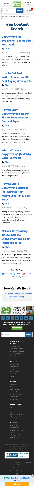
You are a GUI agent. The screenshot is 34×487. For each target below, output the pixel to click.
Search (19, 11)
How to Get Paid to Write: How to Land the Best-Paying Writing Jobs (17, 77)
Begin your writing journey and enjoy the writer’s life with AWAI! (17, 325)
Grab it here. (17, 484)
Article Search (14, 367)
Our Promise (14, 387)
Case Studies (14, 397)
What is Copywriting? (16, 415)
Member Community (16, 430)
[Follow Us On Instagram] (21, 318)
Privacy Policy (17, 468)
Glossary (12, 376)
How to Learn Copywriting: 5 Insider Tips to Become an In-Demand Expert (15, 115)
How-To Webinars (15, 371)
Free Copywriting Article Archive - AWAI (17, 16)
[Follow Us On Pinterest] (12, 318)
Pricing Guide (14, 369)
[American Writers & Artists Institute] (17, 4)
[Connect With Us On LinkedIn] (17, 318)
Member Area (14, 425)
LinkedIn (15, 277)
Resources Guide (15, 364)
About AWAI (13, 384)
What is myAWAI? (15, 417)
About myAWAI (14, 428)
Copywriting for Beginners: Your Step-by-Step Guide (17, 41)
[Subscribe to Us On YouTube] (26, 318)
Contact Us (13, 410)
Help (11, 407)
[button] (6, 4)
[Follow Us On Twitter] (8, 318)
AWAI (7, 48)
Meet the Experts (15, 389)
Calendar (13, 432)
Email (24, 277)
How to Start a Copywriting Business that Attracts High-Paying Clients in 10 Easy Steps (16, 192)
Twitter (19, 274)
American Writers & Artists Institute (22, 463)
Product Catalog (15, 346)
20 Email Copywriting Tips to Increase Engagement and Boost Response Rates (16, 237)
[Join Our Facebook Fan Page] (3, 318)
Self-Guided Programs (17, 351)
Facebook (8, 274)
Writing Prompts (15, 374)
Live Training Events (16, 353)
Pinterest (28, 274)
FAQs (11, 412)
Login (11, 440)
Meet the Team (15, 392)
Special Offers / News (17, 356)
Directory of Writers (16, 399)
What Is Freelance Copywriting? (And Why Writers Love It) (16, 154)
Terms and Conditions (17, 471)
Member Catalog (15, 437)
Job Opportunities (15, 435)
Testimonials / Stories (16, 394)
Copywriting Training (16, 349)
